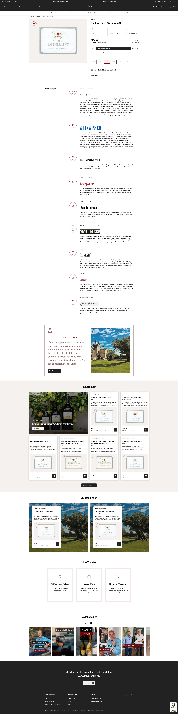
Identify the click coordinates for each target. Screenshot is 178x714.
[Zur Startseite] (89, 7)
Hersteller (94, 76)
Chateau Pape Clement (131, 33)
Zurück (127, 695)
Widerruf (70, 704)
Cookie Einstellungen (73, 711)
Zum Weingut (52, 371)
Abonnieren (87, 683)
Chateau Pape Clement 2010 (49, 16)
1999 (101, 62)
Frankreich (111, 33)
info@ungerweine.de (96, 701)
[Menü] (176, 703)
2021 (128, 62)
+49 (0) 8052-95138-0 (97, 698)
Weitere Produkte (87, 485)
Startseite (31, 16)
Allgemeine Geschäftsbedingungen (54, 711)
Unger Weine (71, 698)
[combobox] (93, 48)
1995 (94, 62)
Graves (110, 34)
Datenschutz (100, 711)
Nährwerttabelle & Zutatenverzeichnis (104, 70)
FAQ (45, 698)
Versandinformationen (50, 701)
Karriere (70, 701)
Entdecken (36, 428)
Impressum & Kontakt (87, 711)
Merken (136, 48)
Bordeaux (117, 33)
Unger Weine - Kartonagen (52, 704)
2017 (114, 62)
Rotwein (38, 16)
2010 (108, 62)
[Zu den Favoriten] (170, 6)
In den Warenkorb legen (104, 48)
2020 (121, 62)
